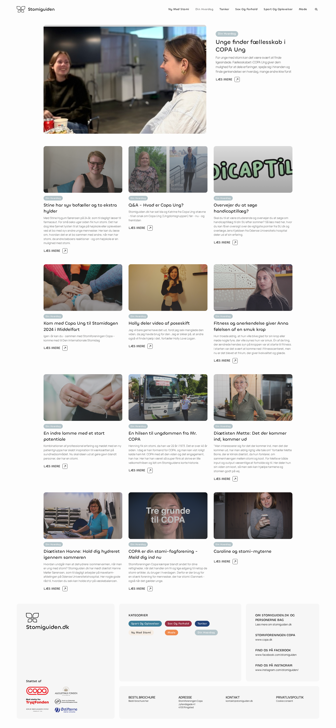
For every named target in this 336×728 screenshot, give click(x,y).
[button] (316, 9)
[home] (36, 9)
